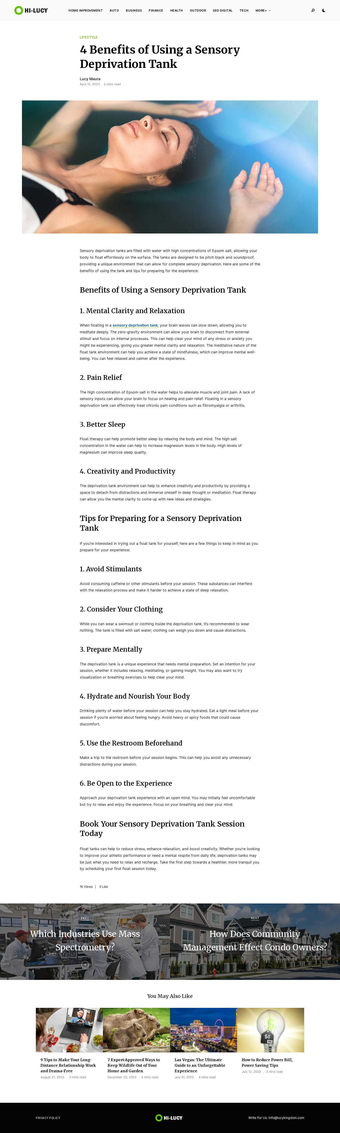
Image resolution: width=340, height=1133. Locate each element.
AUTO (114, 10)
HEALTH (176, 10)
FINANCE (156, 10)
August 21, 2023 (52, 1077)
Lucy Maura (90, 78)
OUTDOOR (198, 10)
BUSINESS (134, 10)
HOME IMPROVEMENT (85, 10)
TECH (244, 10)
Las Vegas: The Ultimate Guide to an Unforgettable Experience (200, 1065)
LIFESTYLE (89, 37)
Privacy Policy (48, 1118)
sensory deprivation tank (135, 325)
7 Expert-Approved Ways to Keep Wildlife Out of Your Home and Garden (134, 1065)
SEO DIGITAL (223, 10)
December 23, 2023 (122, 1077)
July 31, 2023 (184, 1077)
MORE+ (261, 10)
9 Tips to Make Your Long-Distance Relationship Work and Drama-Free (68, 1065)
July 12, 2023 (251, 1071)
